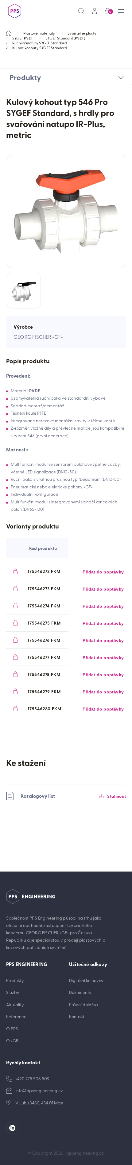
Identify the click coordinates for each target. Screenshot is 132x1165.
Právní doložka (83, 1004)
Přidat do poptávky (103, 571)
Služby (12, 992)
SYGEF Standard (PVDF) (65, 37)
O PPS (12, 1029)
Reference (16, 1016)
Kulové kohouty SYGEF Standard (39, 47)
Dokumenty (80, 992)
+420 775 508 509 (32, 1078)
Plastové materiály (39, 33)
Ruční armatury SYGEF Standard (39, 42)
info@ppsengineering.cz (39, 1090)
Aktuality (15, 1004)
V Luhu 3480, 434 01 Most (39, 1103)
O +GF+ (13, 1041)
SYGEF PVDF (22, 37)
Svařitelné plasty (82, 33)
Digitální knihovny (86, 980)
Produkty (15, 980)
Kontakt (76, 1016)
